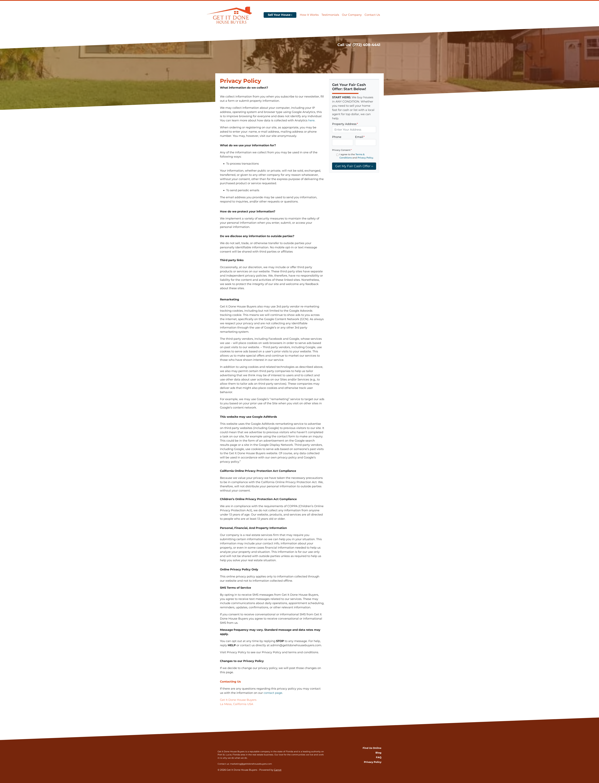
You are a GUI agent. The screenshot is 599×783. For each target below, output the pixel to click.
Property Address (345, 124)
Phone (336, 137)
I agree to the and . (356, 156)
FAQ (378, 757)
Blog (378, 752)
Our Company (352, 15)
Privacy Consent (342, 150)
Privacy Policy (365, 157)
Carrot (277, 769)
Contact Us (372, 15)
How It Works (309, 15)
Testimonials (330, 15)
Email (360, 137)
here (311, 120)
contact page (273, 693)
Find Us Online (372, 748)
